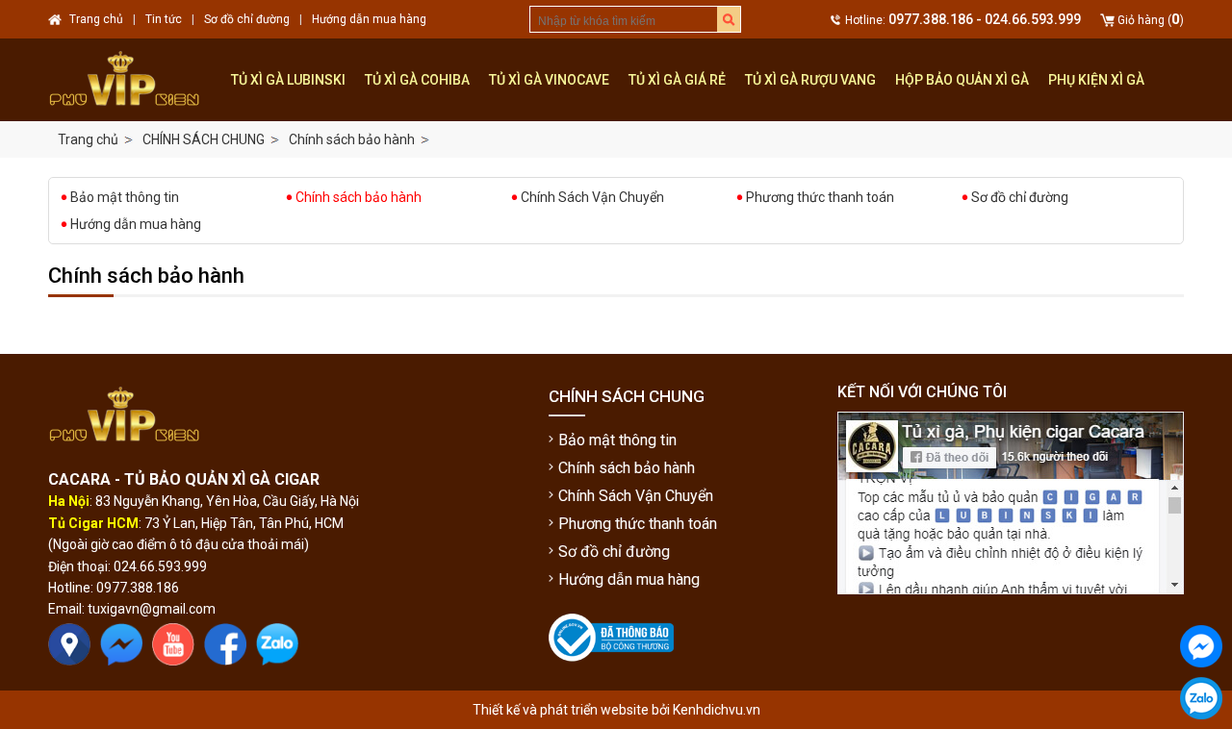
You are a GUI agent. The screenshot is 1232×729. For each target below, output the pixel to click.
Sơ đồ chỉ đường (1019, 197)
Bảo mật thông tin (124, 197)
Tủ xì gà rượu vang (810, 80)
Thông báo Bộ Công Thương (608, 677)
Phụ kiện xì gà (1096, 80)
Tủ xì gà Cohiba (417, 80)
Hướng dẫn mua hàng (135, 224)
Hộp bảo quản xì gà (962, 80)
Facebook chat (1201, 682)
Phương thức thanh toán (820, 197)
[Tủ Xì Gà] (134, 79)
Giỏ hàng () (1150, 20)
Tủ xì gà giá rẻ (677, 80)
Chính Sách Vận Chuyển (592, 197)
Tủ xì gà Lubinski (288, 80)
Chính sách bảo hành (352, 139)
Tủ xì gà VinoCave (549, 80)
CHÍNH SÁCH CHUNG (203, 139)
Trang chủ (88, 139)
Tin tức (163, 19)
